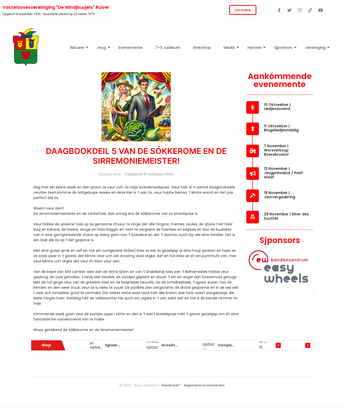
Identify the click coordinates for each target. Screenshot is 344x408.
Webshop (202, 47)
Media (229, 47)
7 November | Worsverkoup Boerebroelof (276, 150)
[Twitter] (289, 10)
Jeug (101, 47)
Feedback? (170, 385)
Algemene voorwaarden (204, 385)
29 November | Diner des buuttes (286, 216)
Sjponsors (283, 47)
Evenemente (131, 47)
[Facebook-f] (279, 10)
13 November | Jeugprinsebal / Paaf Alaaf (283, 173)
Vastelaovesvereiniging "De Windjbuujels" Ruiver (56, 7)
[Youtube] (320, 10)
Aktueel (77, 47)
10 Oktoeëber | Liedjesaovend (277, 106)
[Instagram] (299, 10)
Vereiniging (315, 47)
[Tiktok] (310, 10)
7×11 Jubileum (167, 47)
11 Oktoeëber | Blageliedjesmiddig (281, 128)
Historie (255, 47)
